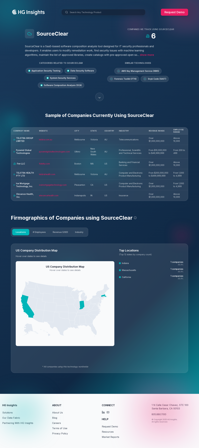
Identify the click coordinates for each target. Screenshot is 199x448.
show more (147, 54)
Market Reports (110, 437)
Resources (108, 431)
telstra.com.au (45, 139)
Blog (54, 417)
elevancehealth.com (48, 195)
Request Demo (174, 12)
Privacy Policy (60, 433)
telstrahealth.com (47, 174)
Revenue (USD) (60, 232)
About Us (57, 412)
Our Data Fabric (11, 417)
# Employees (39, 232)
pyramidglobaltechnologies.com (54, 151)
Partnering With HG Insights (17, 423)
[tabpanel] (99, 308)
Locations (21, 232)
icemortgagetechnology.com (53, 185)
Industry (79, 232)
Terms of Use (59, 428)
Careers (56, 423)
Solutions (7, 412)
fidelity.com (44, 163)
